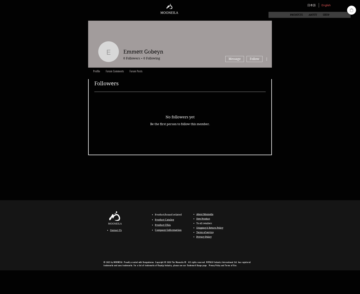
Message (235, 59)
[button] (313, 15)
